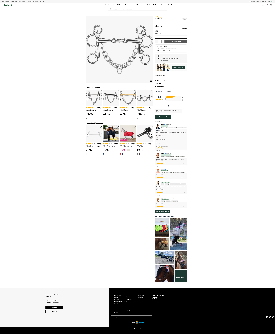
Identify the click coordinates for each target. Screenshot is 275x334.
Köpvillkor (116, 297)
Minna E (162, 153)
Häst (90, 13)
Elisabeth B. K (164, 198)
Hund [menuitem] (144, 5)
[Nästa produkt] (151, 99)
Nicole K (163, 169)
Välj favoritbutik (167, 50)
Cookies (115, 310)
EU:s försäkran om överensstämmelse (129, 297)
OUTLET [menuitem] (170, 5)
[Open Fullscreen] (151, 81)
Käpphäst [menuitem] (149, 5)
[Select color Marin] (103, 154)
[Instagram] (267, 317)
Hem (87, 13)
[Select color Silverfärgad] (86, 118)
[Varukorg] (271, 5)
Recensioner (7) (159, 91)
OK (149, 316)
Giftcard (127, 308)
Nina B (162, 124)
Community (168, 91)
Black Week (128, 303)
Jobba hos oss (117, 305)
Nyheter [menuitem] (105, 5)
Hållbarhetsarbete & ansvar (119, 301)
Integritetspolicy (117, 308)
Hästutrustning (96, 13)
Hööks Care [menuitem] (156, 5)
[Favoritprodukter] (267, 5)
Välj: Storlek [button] (159, 37)
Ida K (162, 181)
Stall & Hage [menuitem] (138, 5)
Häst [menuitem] (132, 5)
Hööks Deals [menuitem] (120, 5)
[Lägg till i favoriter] (151, 18)
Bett (102, 13)
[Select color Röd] (120, 154)
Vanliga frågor (128, 299)
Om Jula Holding (129, 301)
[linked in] (273, 317)
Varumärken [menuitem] (164, 5)
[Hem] (52, 5)
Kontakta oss (116, 299)
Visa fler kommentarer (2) (162, 211)
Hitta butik (264, 1)
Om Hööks (116, 303)
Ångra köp (128, 310)
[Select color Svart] (137, 154)
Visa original (158, 142)
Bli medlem (54, 307)
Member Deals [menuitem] (112, 5)
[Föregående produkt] (87, 99)
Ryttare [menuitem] (127, 5)
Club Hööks (128, 306)
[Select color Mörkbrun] (139, 154)
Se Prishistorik (182, 28)
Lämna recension (163, 117)
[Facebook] (270, 317)
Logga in (257, 1)
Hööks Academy (141, 297)
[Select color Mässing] (120, 118)
